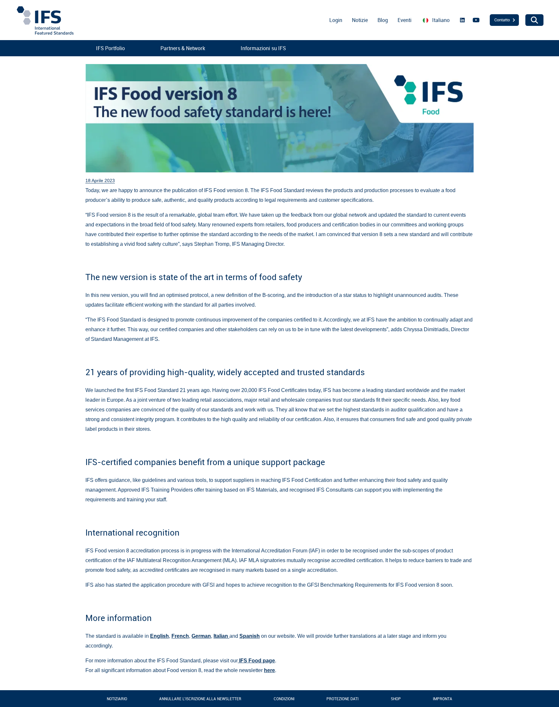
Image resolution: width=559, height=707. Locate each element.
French (180, 636)
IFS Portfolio (110, 48)
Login (335, 20)
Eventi (404, 20)
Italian (221, 636)
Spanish (249, 636)
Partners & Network (182, 48)
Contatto (502, 20)
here (269, 670)
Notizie (360, 20)
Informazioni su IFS (263, 48)
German (201, 636)
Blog (383, 20)
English (159, 636)
